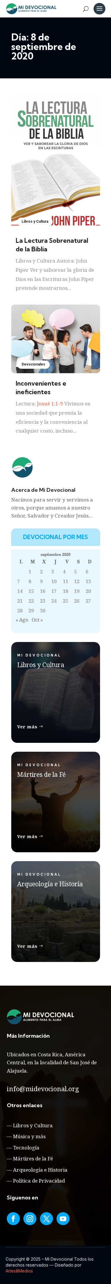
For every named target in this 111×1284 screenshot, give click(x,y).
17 (54, 591)
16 (42, 591)
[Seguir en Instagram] (29, 1218)
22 (31, 601)
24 (54, 601)
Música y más (29, 1136)
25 (65, 601)
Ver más (27, 727)
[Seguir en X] (46, 1218)
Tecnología (26, 1147)
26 (76, 601)
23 (42, 601)
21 (19, 601)
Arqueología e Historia (40, 1169)
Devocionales (33, 364)
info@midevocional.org (43, 1088)
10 (54, 581)
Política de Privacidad (39, 1180)
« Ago (22, 620)
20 (88, 591)
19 (76, 591)
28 (19, 610)
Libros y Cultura (35, 221)
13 (88, 581)
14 (19, 591)
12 (76, 581)
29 (31, 610)
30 (42, 610)
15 (31, 591)
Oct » (37, 620)
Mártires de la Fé (33, 1158)
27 (88, 601)
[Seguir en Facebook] (13, 1218)
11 (65, 581)
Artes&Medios (19, 1270)
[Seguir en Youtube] (63, 1218)
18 (65, 591)
